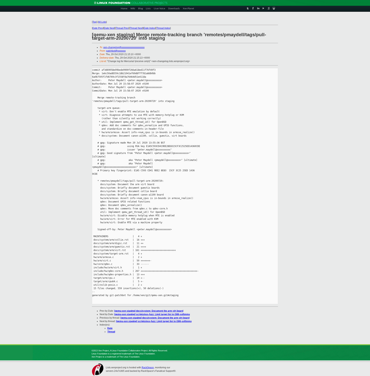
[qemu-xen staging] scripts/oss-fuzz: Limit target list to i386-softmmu (152, 314)
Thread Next (136, 28)
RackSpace (148, 367)
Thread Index (163, 28)
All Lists (102, 22)
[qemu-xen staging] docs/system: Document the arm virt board (148, 311)
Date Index (149, 28)
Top (94, 22)
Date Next (109, 28)
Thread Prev (122, 28)
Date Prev (97, 28)
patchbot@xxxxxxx (116, 51)
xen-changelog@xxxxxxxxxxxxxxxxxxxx (124, 47)
